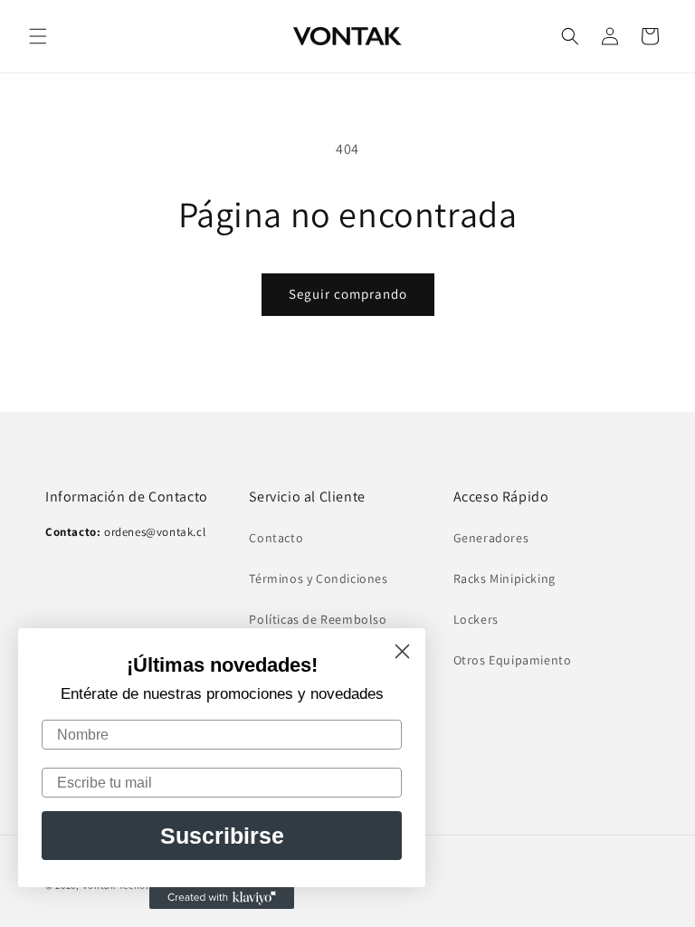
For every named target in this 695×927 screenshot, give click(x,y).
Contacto (276, 538)
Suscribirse (222, 835)
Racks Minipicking (504, 578)
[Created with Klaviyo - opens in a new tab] (221, 898)
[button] (38, 36)
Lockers (476, 619)
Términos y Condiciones (318, 578)
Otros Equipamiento (512, 660)
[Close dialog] (402, 651)
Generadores (491, 538)
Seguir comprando (348, 293)
